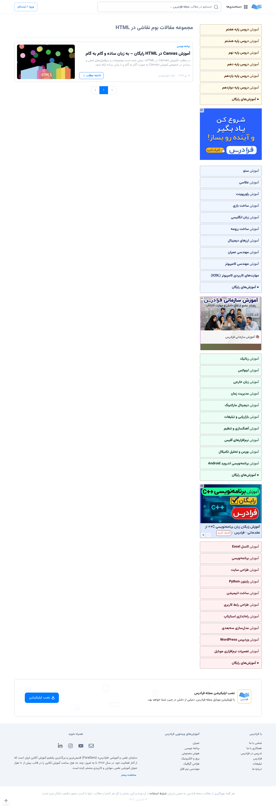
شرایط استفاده (158, 793)
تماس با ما (255, 743)
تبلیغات (257, 764)
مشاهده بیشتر (128, 775)
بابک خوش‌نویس (166, 75)
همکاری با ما (254, 748)
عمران (196, 743)
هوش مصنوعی (190, 753)
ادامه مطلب (93, 75)
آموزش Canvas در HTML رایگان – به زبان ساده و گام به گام (138, 53)
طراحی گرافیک (191, 764)
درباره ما (257, 769)
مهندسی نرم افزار (189, 769)
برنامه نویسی (183, 46)
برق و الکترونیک (190, 758)
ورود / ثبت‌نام (26, 7)
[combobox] (156, 7)
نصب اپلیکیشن (39, 697)
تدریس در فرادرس (251, 753)
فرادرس (257, 758)
